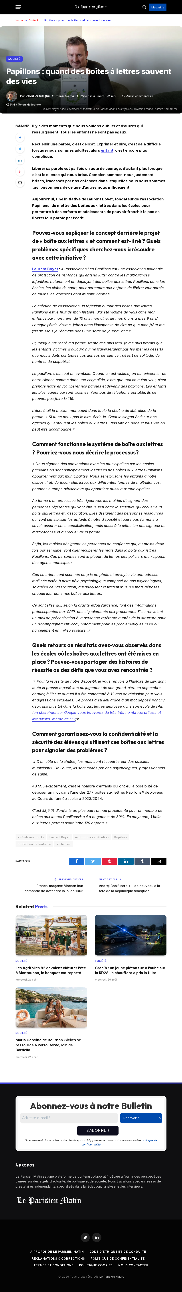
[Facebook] (20, 137)
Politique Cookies (96, 1265)
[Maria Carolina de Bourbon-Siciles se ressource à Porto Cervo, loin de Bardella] (51, 1007)
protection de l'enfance (34, 844)
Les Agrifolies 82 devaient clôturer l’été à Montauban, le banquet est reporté (51, 970)
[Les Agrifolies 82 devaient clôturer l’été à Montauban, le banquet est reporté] (51, 935)
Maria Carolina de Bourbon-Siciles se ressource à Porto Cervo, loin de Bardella (48, 1045)
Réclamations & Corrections (58, 1258)
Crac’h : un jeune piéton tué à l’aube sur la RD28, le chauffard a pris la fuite (130, 970)
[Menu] (18, 7)
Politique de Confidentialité (117, 1258)
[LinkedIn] (20, 160)
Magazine (157, 7)
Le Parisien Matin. (111, 1276)
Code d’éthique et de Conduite (117, 1251)
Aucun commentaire (139, 96)
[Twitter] (20, 148)
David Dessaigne (38, 96)
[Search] (144, 7)
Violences (64, 844)
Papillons (120, 837)
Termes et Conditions (53, 1265)
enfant (107, 150)
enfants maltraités (31, 837)
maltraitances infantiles (92, 837)
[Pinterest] (20, 171)
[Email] (20, 182)
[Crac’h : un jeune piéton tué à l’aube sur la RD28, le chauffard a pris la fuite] (130, 935)
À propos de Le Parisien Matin (57, 1251)
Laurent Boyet (45, 269)
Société (14, 59)
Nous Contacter (133, 1265)
